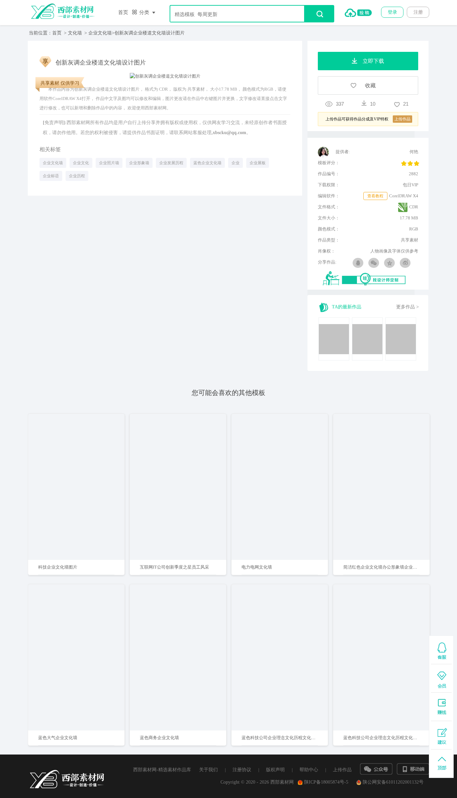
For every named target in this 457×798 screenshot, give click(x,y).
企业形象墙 (139, 163)
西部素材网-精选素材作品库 (162, 769)
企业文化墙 (100, 32)
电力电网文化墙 (257, 567)
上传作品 (342, 769)
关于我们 (208, 769)
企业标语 (51, 176)
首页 (123, 12)
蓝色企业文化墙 (207, 163)
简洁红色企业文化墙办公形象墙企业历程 (382, 567)
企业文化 (81, 163)
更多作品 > (407, 306)
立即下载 (85, 465)
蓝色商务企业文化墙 (159, 737)
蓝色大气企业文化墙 (57, 737)
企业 (236, 163)
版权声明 (275, 769)
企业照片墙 (109, 163)
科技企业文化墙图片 (57, 567)
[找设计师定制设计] (370, 278)
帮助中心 (308, 769)
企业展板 (258, 163)
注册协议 (242, 769)
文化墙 (75, 32)
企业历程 (77, 176)
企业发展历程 (171, 163)
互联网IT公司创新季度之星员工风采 (174, 567)
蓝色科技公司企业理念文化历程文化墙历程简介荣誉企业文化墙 (302, 737)
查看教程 (375, 196)
